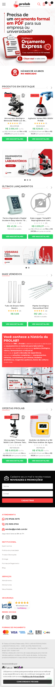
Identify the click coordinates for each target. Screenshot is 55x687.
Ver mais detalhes (14, 139)
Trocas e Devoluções (9, 555)
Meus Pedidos (7, 589)
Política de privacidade (10, 550)
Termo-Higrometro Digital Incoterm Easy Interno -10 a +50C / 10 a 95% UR (14, 220)
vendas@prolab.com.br (16, 529)
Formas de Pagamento (10, 563)
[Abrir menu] (4, 4)
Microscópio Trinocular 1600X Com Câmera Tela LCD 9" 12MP (14, 442)
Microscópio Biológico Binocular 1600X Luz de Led (14, 120)
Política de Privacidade (33, 676)
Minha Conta (7, 585)
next (51, 87)
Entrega (5, 559)
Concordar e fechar (27, 682)
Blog (4, 568)
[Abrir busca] (39, 4)
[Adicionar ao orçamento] (23, 95)
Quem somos (7, 546)
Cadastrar (27, 500)
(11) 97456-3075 (12, 519)
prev (47, 87)
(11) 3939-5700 (12, 524)
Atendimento (7, 580)
